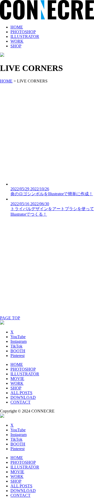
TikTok (16, 346)
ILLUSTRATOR (24, 36)
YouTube (18, 336)
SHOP (15, 46)
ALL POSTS (21, 393)
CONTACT (20, 402)
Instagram (18, 341)
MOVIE (17, 378)
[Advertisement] (47, 130)
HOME (16, 27)
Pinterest (17, 355)
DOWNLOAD (23, 397)
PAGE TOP (10, 318)
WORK (17, 41)
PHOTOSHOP (23, 32)
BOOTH (17, 351)
